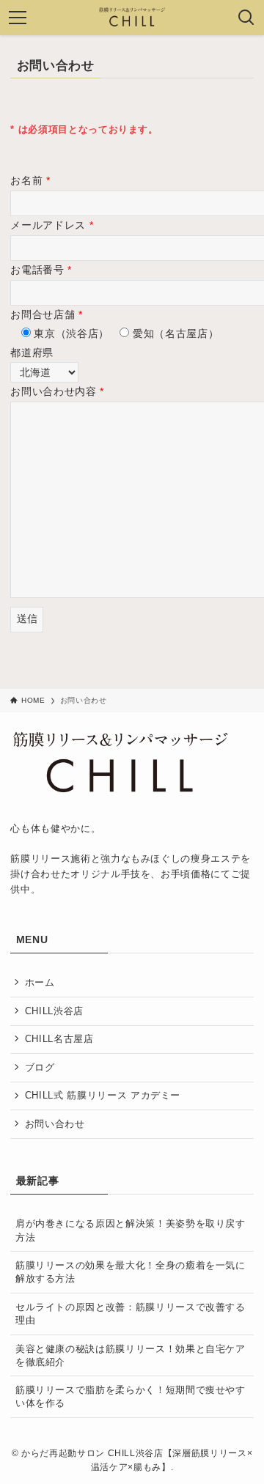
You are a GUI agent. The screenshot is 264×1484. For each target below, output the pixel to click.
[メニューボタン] (17, 17)
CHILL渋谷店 (54, 1010)
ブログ (40, 1067)
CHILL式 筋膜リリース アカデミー (102, 1095)
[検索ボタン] (246, 17)
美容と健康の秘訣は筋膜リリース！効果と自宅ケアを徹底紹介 (130, 1355)
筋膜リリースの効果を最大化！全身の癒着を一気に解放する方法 (130, 1272)
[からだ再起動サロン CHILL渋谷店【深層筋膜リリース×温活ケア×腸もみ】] (132, 17)
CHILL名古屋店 (59, 1038)
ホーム (40, 982)
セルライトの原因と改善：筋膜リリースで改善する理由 (130, 1314)
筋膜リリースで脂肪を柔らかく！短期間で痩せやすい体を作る (130, 1396)
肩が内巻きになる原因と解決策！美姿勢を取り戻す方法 (130, 1230)
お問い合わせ (55, 1123)
